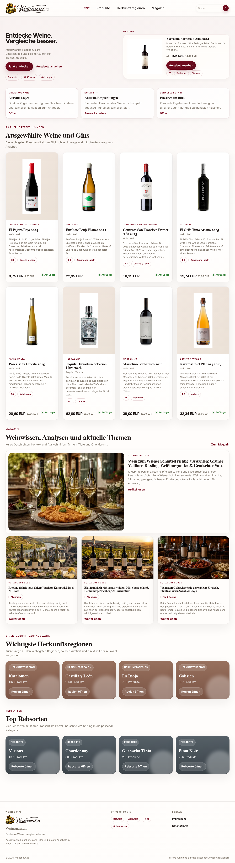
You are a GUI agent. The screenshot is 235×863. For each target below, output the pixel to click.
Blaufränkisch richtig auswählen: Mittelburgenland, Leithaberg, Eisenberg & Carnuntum (116, 589)
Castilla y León (27, 260)
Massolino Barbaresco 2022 (143, 363)
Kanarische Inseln (86, 260)
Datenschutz (180, 825)
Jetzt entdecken (19, 66)
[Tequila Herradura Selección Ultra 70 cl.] (89, 320)
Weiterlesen (16, 619)
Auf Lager (46, 77)
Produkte (103, 8)
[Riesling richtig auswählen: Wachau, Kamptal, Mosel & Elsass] (41, 557)
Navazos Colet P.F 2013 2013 (200, 363)
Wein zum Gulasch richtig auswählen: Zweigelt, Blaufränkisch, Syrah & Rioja (189, 589)
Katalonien (25, 394)
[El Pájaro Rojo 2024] (32, 186)
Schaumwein (120, 826)
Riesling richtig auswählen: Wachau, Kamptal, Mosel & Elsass (41, 589)
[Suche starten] (225, 8)
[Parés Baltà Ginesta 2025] (32, 320)
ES (12, 260)
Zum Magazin (220, 444)
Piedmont (181, 73)
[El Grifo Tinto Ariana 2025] (203, 186)
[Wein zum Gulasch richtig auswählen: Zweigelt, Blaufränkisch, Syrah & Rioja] (193, 557)
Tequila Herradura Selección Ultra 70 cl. (86, 365)
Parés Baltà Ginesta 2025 (27, 363)
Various (196, 73)
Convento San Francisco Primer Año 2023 (145, 231)
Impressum (179, 818)
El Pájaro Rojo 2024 (23, 229)
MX (70, 401)
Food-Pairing (169, 597)
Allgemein (16, 597)
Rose (146, 818)
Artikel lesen (136, 489)
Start (86, 8)
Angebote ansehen (49, 66)
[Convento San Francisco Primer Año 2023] (146, 186)
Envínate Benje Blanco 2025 (86, 229)
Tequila (81, 401)
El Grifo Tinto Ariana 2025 (199, 229)
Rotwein (12, 77)
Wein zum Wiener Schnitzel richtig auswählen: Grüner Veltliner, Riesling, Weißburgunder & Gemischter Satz (175, 463)
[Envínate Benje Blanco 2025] (89, 186)
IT (170, 73)
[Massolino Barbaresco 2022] (146, 320)
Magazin (158, 8)
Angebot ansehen (181, 65)
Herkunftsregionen (131, 8)
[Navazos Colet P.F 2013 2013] (203, 320)
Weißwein (29, 77)
